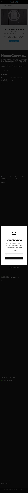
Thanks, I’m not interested (14, 267)
